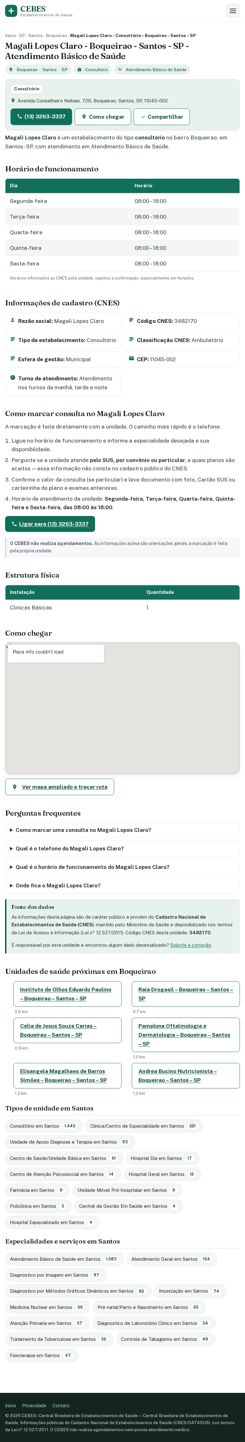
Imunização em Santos (189, 1291)
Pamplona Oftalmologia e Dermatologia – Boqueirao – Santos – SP (184, 1035)
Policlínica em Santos (37, 1206)
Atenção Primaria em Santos (46, 1323)
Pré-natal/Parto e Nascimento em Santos (148, 1307)
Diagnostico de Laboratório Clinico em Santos (152, 1323)
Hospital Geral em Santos (161, 1174)
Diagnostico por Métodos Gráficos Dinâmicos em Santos (77, 1291)
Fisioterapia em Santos (40, 1355)
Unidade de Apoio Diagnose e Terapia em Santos (69, 1142)
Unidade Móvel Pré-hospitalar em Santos (126, 1190)
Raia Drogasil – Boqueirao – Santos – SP (185, 994)
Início (10, 35)
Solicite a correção (190, 945)
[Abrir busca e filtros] (233, 11)
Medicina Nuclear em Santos (46, 1307)
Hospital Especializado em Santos (51, 1222)
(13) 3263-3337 (45, 116)
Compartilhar (165, 117)
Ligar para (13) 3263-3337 (54, 524)
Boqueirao (56, 35)
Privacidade (34, 1405)
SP (22, 35)
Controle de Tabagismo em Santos (164, 1339)
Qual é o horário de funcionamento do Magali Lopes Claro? (92, 867)
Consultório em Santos (42, 1126)
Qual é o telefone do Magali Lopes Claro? (70, 848)
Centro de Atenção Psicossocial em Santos (62, 1174)
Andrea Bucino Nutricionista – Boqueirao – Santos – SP (177, 1075)
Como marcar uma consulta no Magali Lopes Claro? (83, 830)
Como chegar (106, 117)
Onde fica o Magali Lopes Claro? (58, 885)
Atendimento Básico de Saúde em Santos (63, 1259)
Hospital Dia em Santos (161, 1158)
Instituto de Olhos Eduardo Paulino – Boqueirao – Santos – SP (65, 994)
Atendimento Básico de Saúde (156, 69)
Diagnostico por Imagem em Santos (54, 1275)
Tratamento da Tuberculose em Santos (58, 1339)
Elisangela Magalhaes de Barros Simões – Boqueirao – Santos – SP (63, 1075)
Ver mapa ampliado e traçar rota (65, 787)
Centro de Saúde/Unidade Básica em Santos (63, 1158)
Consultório (96, 69)
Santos (35, 35)
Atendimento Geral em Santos (170, 1259)
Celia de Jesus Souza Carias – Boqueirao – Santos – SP (58, 1030)
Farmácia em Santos (36, 1190)
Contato (61, 1405)
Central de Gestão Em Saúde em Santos (127, 1206)
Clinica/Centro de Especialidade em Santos (143, 1126)
